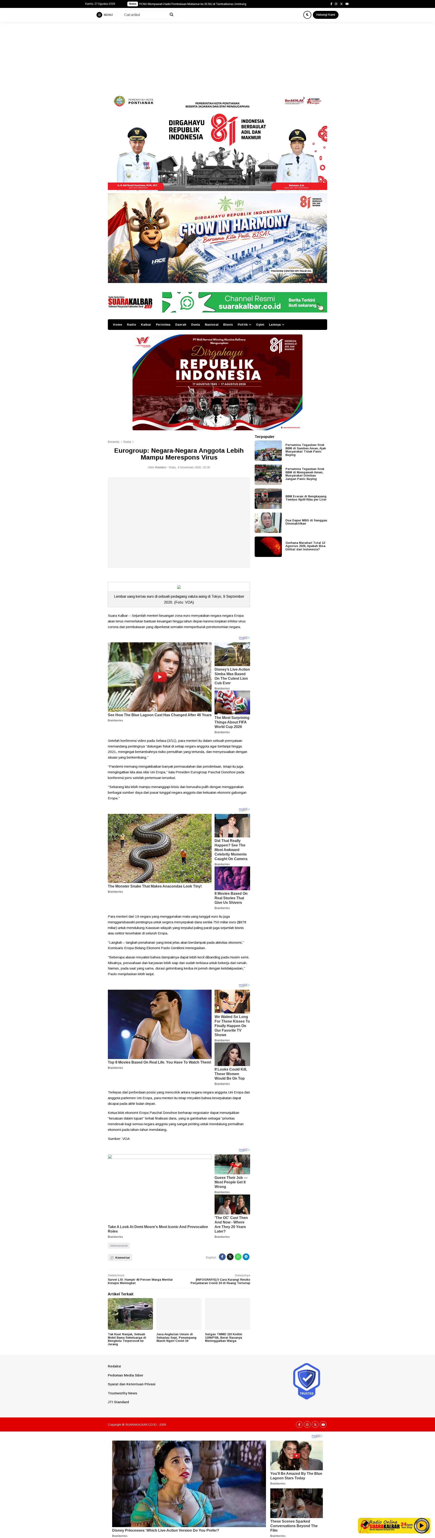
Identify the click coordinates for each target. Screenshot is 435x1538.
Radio (131, 324)
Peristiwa (163, 324)
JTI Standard (118, 1402)
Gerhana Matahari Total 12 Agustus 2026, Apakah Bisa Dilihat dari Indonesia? (305, 546)
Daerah (180, 324)
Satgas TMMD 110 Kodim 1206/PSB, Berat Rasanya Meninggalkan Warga (223, 1337)
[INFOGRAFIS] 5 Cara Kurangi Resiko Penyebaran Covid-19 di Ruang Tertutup (220, 1281)
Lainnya (275, 324)
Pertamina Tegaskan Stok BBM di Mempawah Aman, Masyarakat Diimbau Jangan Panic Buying (304, 474)
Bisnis (228, 324)
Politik (243, 324)
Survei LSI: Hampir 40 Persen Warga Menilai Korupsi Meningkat (140, 1281)
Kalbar (146, 324)
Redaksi (114, 1366)
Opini (260, 324)
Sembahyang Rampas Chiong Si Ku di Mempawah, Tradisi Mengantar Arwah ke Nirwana (195, 4)
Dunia (195, 324)
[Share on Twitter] (230, 1256)
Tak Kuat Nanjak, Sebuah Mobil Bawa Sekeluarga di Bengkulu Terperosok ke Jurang (127, 1339)
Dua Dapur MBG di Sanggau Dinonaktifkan (306, 521)
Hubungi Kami (325, 14)
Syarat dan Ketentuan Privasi (131, 1384)
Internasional (119, 1245)
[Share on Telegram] (246, 1256)
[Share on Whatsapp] (238, 1256)
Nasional (211, 324)
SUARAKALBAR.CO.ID (141, 1424)
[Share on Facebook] (222, 1256)
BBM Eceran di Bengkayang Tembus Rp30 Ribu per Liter (305, 497)
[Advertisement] (217, 55)
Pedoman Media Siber (125, 1375)
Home (117, 324)
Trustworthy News (122, 1393)
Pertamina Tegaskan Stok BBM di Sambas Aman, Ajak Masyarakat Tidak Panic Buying (305, 450)
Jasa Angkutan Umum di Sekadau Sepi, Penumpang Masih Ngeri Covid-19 (176, 1337)
